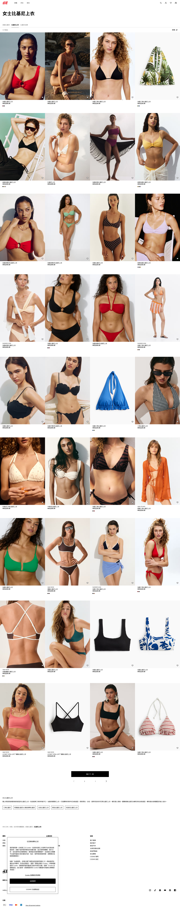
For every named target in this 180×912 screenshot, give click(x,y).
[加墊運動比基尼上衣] (22, 634)
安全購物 (93, 854)
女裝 (15, 3)
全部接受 (33, 881)
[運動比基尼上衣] (67, 552)
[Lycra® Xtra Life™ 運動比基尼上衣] (22, 717)
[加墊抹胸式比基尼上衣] (22, 227)
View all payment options (33, 905)
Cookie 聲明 (94, 856)
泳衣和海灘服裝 (19, 827)
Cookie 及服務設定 (32, 889)
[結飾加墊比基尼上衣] (22, 147)
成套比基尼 (29, 827)
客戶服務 (93, 840)
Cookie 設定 (94, 859)
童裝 (28, 3)
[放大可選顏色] (3, 106)
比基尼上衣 (37, 827)
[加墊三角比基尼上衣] (112, 66)
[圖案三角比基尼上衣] (157, 471)
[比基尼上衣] (67, 147)
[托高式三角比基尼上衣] (22, 471)
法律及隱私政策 (95, 848)
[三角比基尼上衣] (157, 390)
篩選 (173, 30)
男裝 (22, 3)
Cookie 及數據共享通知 (32, 875)
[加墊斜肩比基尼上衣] (112, 147)
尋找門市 (93, 846)
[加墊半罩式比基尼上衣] (67, 390)
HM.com (5, 827)
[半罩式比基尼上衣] (67, 471)
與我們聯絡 (93, 851)
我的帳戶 (93, 843)
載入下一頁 (90, 774)
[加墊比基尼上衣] (22, 66)
